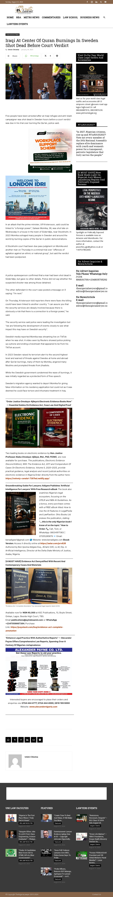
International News (12, 35)
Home (10, 17)
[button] (104, 17)
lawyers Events (17, 24)
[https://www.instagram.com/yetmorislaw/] (91, 80)
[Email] (33, 740)
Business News (89, 17)
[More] (57, 56)
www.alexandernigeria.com (43, 706)
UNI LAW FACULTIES (26, 823)
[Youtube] (105, 2)
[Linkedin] (96, 2)
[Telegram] (40, 740)
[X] (101, 2)
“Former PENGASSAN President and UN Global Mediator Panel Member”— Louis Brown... (98, 858)
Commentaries (51, 17)
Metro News (31, 17)
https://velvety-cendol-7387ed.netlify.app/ (27, 478)
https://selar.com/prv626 (53, 543)
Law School (70, 17)
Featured (58, 823)
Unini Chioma (13, 49)
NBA (18, 17)
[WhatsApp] (8, 740)
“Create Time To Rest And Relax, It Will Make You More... (63, 817)
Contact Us (96, 894)
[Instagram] (92, 2)
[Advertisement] (75, 10)
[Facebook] (87, 2)
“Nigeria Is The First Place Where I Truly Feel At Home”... (27, 817)
